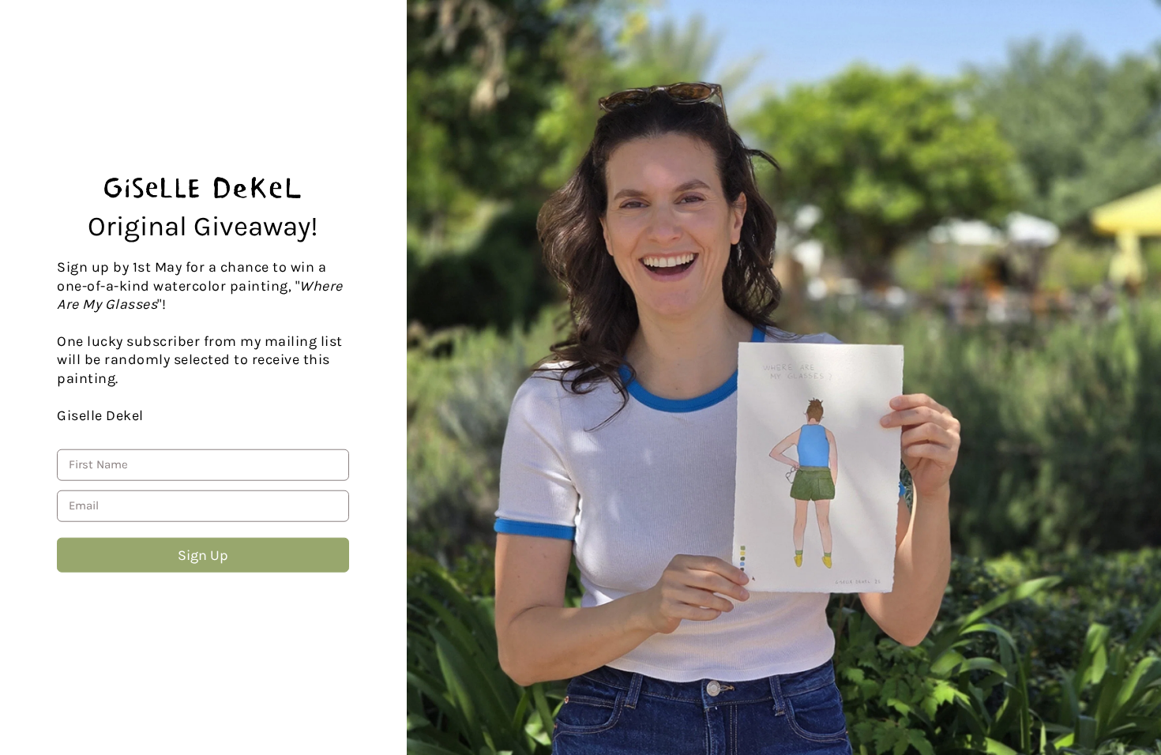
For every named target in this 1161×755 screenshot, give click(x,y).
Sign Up (203, 555)
